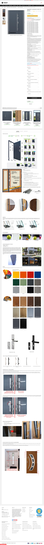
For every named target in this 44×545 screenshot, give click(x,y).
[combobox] (38, 5)
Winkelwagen (23, 510)
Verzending (30, 511)
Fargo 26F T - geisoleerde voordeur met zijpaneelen (7, 122)
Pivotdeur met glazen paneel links (36, 525)
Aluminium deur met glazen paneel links (26, 525)
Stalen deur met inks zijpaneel (15, 530)
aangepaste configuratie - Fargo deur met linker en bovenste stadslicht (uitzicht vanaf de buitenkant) (37, 123)
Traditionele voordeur (4, 536)
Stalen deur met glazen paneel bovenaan (16, 524)
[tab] (17, 131)
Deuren (5, 7)
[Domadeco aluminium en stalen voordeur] (5, 3)
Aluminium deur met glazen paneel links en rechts (27, 528)
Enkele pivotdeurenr (35, 523)
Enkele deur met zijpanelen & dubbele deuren (11, 7)
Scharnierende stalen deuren (5, 526)
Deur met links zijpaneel (20, 7)
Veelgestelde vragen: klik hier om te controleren (32, 65)
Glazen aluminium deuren (4, 527)
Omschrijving (26, 131)
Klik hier (31, 63)
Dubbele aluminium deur (25, 530)
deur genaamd (29, 19)
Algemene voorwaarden (32, 515)
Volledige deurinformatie (31, 57)
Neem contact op (31, 510)
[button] (7, 22)
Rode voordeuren (4, 531)
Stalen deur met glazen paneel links (16, 525)
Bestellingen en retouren (32, 514)
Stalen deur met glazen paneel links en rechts (16, 528)
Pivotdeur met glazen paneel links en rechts (37, 528)
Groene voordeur (4, 535)
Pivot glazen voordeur (35, 524)
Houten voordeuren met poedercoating (6, 539)
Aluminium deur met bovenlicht (25, 524)
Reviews (21, 131)
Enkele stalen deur (14, 523)
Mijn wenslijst (23, 511)
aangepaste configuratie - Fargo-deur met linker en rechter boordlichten (27, 123)
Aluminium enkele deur (25, 523)
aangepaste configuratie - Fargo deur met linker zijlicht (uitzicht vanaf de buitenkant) (17, 123)
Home (2, 7)
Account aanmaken (36, 0)
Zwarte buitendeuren (4, 530)
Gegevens (17, 131)
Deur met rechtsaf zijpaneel (15, 531)
